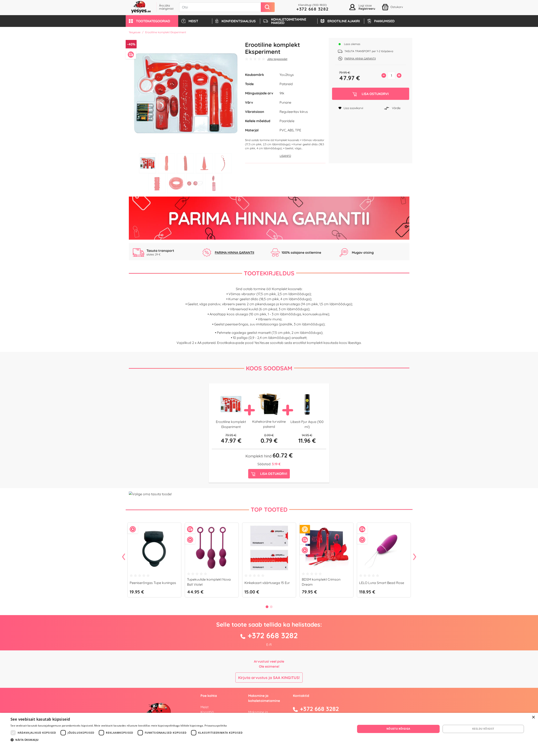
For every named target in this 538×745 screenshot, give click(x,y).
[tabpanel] (185, 94)
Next (415, 557)
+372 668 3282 (312, 9)
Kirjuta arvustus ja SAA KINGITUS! (269, 677)
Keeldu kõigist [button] (483, 728)
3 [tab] (185, 163)
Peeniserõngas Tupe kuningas (153, 583)
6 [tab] (157, 183)
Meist (204, 707)
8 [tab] (194, 183)
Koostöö (207, 712)
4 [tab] (204, 163)
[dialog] (269, 729)
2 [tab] (166, 163)
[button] (152, 21)
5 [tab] (223, 163)
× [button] (533, 717)
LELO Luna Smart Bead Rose (381, 583)
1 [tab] (147, 163)
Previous (123, 557)
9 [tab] (213, 183)
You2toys (287, 75)
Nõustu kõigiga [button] (398, 728)
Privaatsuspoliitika (215, 725)
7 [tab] (175, 183)
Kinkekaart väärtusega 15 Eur (267, 583)
